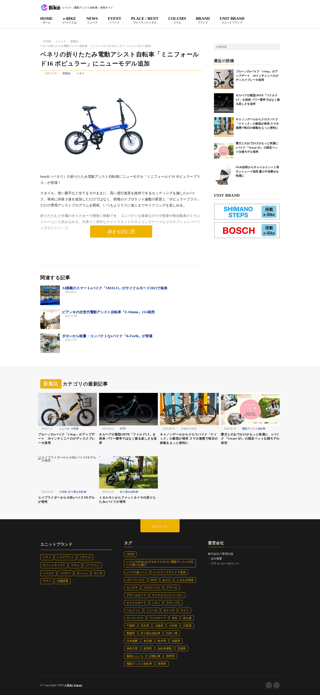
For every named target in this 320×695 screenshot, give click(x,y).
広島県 (187, 625)
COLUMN (177, 20)
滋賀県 (176, 641)
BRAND (203, 20)
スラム (75, 565)
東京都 (147, 641)
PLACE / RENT (144, 20)
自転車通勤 (165, 648)
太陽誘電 (62, 581)
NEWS (92, 20)
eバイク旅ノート (137, 572)
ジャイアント (65, 557)
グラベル (171, 587)
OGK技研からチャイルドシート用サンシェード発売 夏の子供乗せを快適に (257, 171)
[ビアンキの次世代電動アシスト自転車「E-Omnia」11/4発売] (50, 319)
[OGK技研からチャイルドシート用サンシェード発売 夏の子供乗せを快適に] (224, 175)
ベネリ (80, 73)
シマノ (47, 557)
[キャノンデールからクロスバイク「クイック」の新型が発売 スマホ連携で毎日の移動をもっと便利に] (224, 127)
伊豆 (174, 618)
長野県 (170, 656)
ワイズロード (157, 618)
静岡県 (162, 663)
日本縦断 (132, 641)
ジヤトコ (85, 557)
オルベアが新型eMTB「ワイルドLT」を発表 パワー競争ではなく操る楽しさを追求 (258, 99)
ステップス (173, 602)
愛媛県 (130, 633)
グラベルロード (136, 595)
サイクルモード (136, 602)
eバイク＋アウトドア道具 (169, 572)
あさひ (166, 580)
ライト (184, 610)
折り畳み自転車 (77, 491)
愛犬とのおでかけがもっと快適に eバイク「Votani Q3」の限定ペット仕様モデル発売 (258, 147)
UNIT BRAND (232, 20)
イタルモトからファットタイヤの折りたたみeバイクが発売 (127, 500)
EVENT (114, 20)
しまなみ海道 (185, 580)
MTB (123, 428)
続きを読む (119, 231)
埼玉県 (145, 625)
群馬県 (147, 648)
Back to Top (160, 526)
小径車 (75, 428)
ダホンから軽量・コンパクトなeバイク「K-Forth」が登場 (107, 336)
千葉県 (130, 625)
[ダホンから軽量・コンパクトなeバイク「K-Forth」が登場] (50, 343)
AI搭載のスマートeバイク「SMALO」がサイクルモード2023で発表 (114, 288)
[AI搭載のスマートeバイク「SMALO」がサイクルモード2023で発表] (50, 295)
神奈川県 (132, 648)
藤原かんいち (134, 656)
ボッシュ (82, 573)
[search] (276, 47)
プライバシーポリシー (225, 563)
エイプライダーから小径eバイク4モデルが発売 (66, 500)
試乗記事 (154, 656)
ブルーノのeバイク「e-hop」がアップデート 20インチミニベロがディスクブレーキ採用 (257, 75)
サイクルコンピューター (167, 595)
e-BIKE (69, 20)
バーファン (92, 565)
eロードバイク (135, 580)
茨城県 (181, 648)
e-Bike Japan (73, 685)
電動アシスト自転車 (253, 428)
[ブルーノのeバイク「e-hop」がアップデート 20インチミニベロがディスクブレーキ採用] (224, 79)
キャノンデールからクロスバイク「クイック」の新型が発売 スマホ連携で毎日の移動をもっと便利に (257, 123)
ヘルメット (133, 610)
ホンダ (98, 573)
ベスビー (65, 573)
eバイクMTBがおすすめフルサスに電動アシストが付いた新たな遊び (160, 563)
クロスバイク (189, 428)
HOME (46, 20)
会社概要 (216, 558)
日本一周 (171, 633)
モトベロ (169, 610)
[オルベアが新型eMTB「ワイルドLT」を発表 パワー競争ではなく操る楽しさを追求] (224, 103)
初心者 (187, 618)
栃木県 (162, 641)
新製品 (67, 73)
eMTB (130, 554)
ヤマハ (47, 581)
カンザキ (132, 587)
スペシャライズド (54, 565)
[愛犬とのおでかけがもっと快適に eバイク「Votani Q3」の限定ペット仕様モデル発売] (224, 151)
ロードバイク (134, 618)
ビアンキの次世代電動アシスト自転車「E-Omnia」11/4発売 (108, 312)
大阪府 (159, 625)
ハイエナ (48, 573)
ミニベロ (64, 428)
